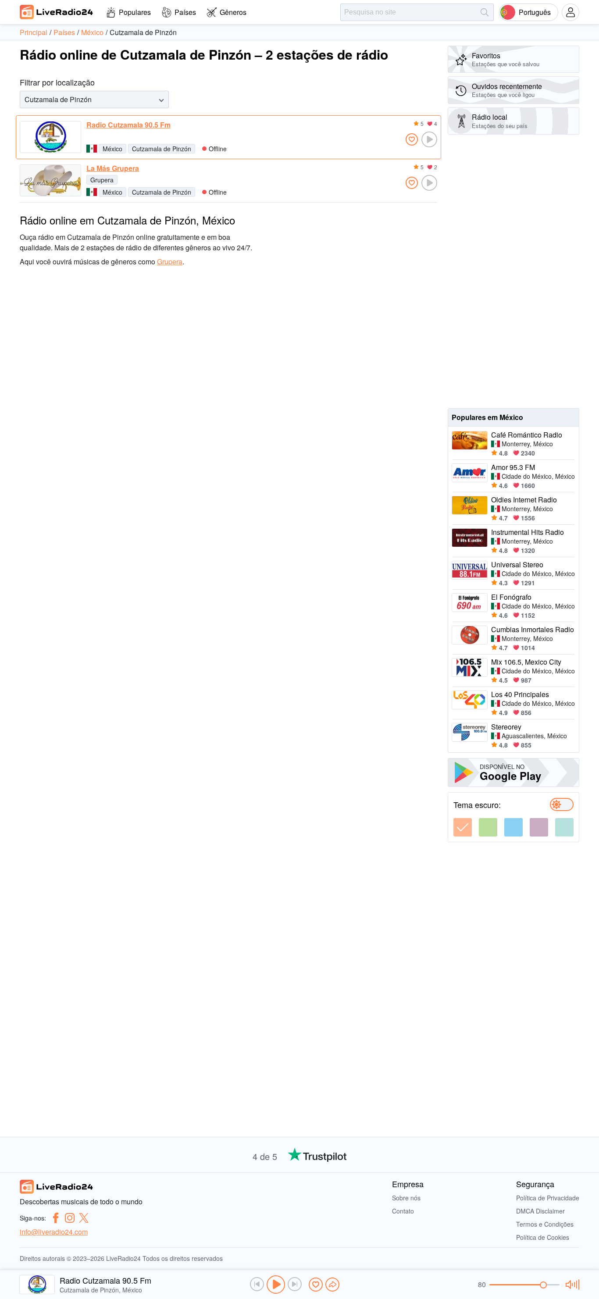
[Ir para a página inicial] (56, 12)
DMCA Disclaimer (540, 1210)
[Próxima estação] (295, 1284)
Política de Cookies (542, 1237)
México (112, 148)
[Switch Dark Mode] (562, 804)
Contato (403, 1210)
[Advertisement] (513, 271)
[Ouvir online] (429, 139)
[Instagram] (69, 1218)
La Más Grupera (112, 168)
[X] (83, 1218)
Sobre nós (406, 1197)
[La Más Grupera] (50, 180)
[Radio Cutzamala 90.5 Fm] (50, 137)
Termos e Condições (545, 1224)
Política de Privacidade (547, 1197)
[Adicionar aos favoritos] (412, 139)
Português (535, 12)
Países (185, 12)
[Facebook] (55, 1218)
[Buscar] (484, 12)
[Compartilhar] (332, 1285)
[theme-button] (462, 827)
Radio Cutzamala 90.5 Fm (128, 125)
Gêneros (233, 12)
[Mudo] (571, 1284)
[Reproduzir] (276, 1284)
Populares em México (487, 417)
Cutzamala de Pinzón (161, 148)
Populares (135, 12)
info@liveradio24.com (54, 1232)
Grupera (102, 179)
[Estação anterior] (257, 1284)
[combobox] (25, 99)
